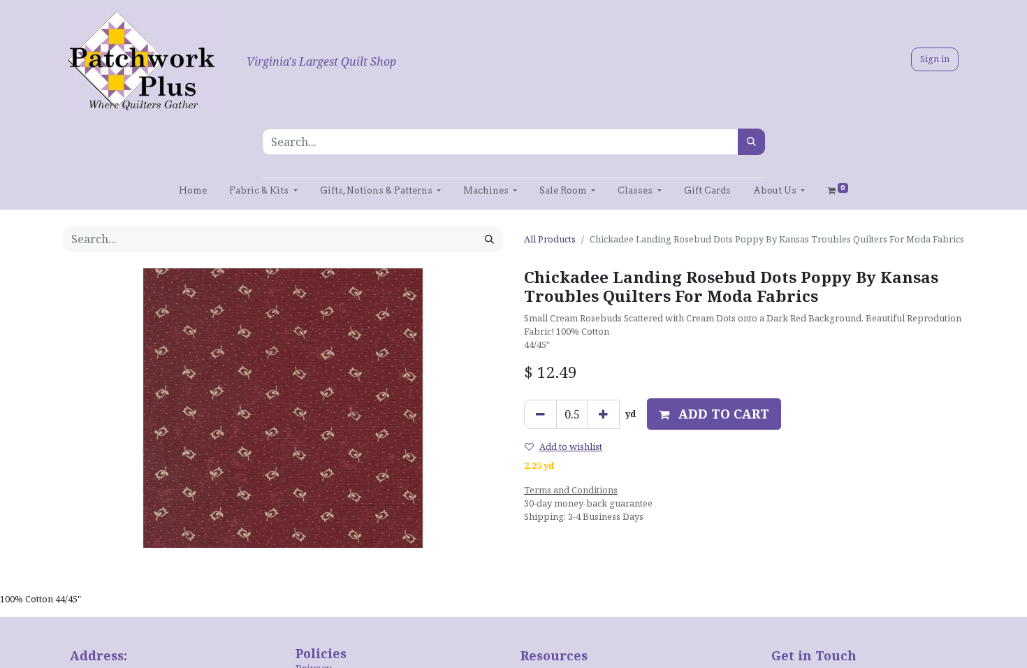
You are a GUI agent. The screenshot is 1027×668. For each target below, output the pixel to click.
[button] (714, 414)
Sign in (934, 58)
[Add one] (603, 414)
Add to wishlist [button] (570, 446)
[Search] (751, 142)
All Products (550, 239)
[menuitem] (193, 190)
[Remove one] (540, 414)
